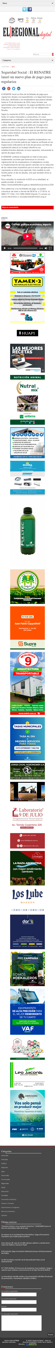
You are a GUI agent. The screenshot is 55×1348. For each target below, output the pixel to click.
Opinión (4, 1215)
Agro (13, 67)
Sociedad (4, 1195)
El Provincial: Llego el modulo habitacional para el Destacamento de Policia (26, 1252)
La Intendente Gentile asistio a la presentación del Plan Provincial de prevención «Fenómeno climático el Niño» (26, 1277)
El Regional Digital (37, 1340)
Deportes (4, 1167)
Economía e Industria (8, 1199)
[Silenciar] (46, 248)
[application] (27, 236)
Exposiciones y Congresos (10, 1207)
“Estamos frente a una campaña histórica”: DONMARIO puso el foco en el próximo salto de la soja (26, 1227)
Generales (4, 1155)
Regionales (5, 1183)
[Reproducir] (4, 248)
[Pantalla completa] (50, 248)
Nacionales (5, 1175)
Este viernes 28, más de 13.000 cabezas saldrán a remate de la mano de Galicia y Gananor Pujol (25, 1244)
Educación (5, 1191)
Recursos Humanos (8, 1211)
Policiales (4, 1159)
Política (4, 1163)
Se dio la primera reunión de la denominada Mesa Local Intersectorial (23, 1261)
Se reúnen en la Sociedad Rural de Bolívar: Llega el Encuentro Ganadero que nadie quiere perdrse (25, 1236)
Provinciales (5, 1179)
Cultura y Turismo (7, 1203)
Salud (3, 1187)
